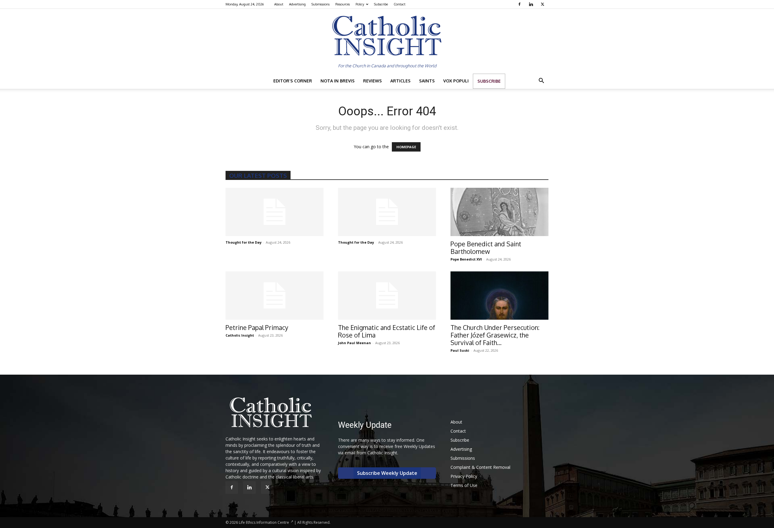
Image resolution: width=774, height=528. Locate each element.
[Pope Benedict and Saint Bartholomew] (499, 212)
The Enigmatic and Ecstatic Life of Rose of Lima (386, 331)
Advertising (297, 4)
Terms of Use (463, 485)
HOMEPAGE (406, 147)
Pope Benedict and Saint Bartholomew (485, 247)
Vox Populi (456, 80)
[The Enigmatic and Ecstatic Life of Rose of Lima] (387, 295)
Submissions (320, 4)
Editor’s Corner (292, 80)
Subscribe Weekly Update (387, 473)
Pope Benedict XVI (466, 259)
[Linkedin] (531, 4)
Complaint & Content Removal (480, 467)
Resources (342, 4)
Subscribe (381, 4)
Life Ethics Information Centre (264, 522)
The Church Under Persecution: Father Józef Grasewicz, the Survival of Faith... (494, 335)
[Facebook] (520, 4)
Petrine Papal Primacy (257, 327)
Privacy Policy (463, 476)
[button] (541, 81)
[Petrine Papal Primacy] (275, 295)
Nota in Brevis (337, 80)
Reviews (372, 80)
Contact (399, 4)
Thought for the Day (244, 242)
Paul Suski (459, 350)
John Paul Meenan (354, 343)
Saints (427, 80)
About (278, 4)
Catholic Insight (240, 335)
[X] (543, 4)
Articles (400, 80)
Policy (360, 4)
